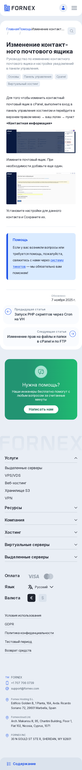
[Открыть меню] (74, 8)
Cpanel (61, 76)
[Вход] (63, 8)
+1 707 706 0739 (22, 683)
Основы (13, 76)
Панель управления (37, 76)
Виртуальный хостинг (23, 83)
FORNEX (16, 677)
